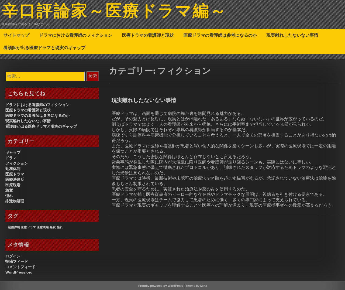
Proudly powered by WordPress (160, 285)
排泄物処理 (14, 201)
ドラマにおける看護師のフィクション (75, 35)
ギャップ (12, 152)
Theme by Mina (196, 285)
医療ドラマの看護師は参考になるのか (220, 35)
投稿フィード (16, 261)
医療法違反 (14, 179)
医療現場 (12, 185)
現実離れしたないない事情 (292, 35)
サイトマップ (16, 35)
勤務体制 (12, 168)
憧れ (9, 195)
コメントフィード (20, 267)
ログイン (12, 256)
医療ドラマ (14, 174)
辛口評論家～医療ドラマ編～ (114, 12)
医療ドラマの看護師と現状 (148, 35)
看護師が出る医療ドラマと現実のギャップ (44, 47)
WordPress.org (19, 272)
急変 (9, 190)
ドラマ (11, 158)
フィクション (16, 163)
